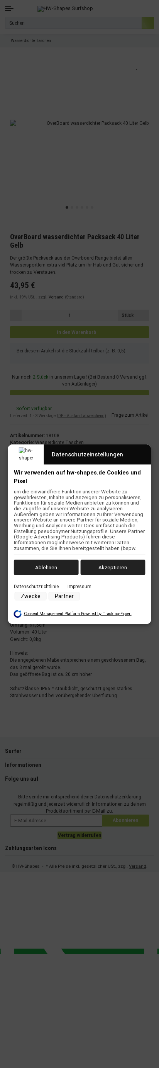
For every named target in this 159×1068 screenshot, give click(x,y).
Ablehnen (46, 567)
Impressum (79, 586)
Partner (64, 596)
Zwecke (31, 596)
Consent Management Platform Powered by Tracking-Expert (78, 613)
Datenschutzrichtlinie (36, 586)
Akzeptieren (112, 567)
